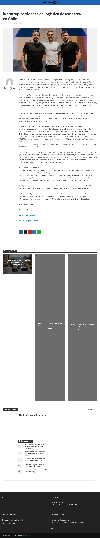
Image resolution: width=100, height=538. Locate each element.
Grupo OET (27, 536)
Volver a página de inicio (28, 221)
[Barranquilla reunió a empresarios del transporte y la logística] (20, 472)
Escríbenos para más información (13, 520)
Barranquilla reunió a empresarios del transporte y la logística (36, 471)
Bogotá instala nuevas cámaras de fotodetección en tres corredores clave (50, 326)
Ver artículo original (27, 215)
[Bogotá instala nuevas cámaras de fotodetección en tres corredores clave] (20, 453)
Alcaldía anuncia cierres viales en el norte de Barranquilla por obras (82, 326)
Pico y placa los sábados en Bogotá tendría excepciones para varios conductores (18, 262)
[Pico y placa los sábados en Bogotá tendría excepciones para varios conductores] (20, 446)
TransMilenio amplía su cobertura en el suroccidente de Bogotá (35, 465)
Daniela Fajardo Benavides (9, 89)
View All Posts (91, 409)
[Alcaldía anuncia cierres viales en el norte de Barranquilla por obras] (20, 460)
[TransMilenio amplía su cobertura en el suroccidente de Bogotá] (20, 466)
